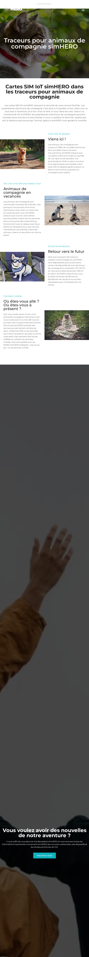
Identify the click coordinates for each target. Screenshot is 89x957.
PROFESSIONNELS (45, 4)
